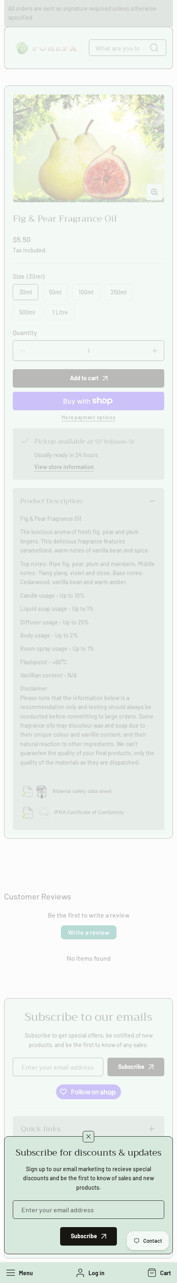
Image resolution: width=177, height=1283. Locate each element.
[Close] (88, 1136)
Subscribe (84, 1235)
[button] (158, 1272)
